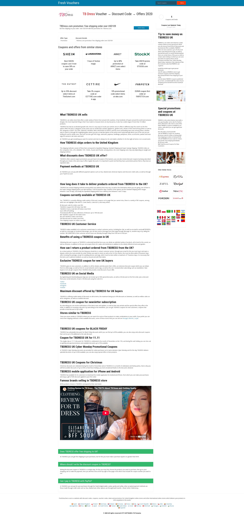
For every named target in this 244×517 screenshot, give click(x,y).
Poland (95, 504)
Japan (95, 506)
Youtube (62, 287)
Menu (182, 3)
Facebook (63, 284)
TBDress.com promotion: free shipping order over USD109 (88, 26)
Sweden (164, 506)
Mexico (154, 504)
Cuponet (122, 508)
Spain (75, 504)
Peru (82, 506)
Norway (138, 506)
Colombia (169, 504)
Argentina (74, 506)
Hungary (156, 506)
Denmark (147, 506)
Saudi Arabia (122, 506)
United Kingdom (85, 504)
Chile (161, 504)
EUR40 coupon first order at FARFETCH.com (142, 94)
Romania (120, 504)
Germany (103, 504)
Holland (111, 504)
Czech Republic (144, 504)
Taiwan (113, 506)
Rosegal (125, 318)
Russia (171, 506)
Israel (131, 506)
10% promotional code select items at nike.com (118, 94)
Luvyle (136, 318)
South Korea (104, 506)
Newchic (131, 318)
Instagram (63, 285)
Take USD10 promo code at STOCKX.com (142, 64)
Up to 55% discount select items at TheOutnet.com (69, 94)
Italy (134, 504)
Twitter (62, 282)
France (128, 504)
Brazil (88, 506)
